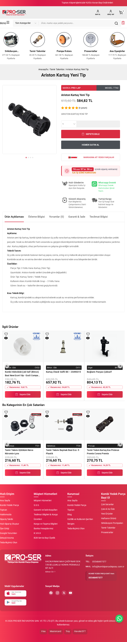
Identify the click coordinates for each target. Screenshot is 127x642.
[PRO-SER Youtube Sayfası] (70, 592)
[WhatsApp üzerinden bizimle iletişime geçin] (119, 619)
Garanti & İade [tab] (76, 216)
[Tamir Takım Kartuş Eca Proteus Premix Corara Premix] (105, 424)
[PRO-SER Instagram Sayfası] (57, 592)
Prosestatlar (90, 51)
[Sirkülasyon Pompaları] (11, 39)
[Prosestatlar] (91, 39)
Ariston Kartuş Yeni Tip (77, 69)
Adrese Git (49, 572)
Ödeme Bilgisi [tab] (36, 216)
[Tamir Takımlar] (37, 39)
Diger (90, 368)
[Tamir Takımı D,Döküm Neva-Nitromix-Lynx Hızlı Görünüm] (6, 416)
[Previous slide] (6, 365)
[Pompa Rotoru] (64, 39)
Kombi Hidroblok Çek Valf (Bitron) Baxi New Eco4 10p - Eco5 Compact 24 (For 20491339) (22, 374)
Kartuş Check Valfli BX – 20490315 (63, 372)
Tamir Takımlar (37, 51)
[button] (90, 134)
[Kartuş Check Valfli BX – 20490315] (64, 346)
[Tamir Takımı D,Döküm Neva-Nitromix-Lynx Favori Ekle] (6, 412)
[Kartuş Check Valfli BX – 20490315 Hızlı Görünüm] (47, 338)
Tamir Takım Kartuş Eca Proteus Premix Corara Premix (103, 452)
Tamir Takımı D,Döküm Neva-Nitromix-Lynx (19, 452)
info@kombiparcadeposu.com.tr (108, 566)
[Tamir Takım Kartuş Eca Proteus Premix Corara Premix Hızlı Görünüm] (87, 416)
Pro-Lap (76, 88)
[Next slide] (120, 365)
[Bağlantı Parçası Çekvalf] (105, 346)
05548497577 (99, 561)
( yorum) (83, 108)
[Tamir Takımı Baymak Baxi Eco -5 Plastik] (64, 424)
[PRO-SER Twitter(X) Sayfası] (63, 592)
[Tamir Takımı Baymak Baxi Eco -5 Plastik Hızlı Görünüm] (47, 416)
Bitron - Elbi (11, 368)
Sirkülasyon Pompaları (11, 51)
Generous (10, 446)
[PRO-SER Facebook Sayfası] (50, 592)
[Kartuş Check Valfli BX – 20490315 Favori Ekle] (47, 334)
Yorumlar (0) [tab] (56, 216)
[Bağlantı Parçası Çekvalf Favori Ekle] (88, 334)
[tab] (26, 157)
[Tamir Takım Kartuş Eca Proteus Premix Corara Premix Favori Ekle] (88, 412)
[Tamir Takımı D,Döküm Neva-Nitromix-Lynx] (23, 424)
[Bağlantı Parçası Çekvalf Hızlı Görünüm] (87, 338)
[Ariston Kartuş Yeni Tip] (29, 119)
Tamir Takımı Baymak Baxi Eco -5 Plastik (62, 452)
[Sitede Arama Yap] (117, 23)
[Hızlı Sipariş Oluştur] (123, 24)
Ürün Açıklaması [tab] (14, 216)
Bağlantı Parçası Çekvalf (99, 372)
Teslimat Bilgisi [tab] (99, 216)
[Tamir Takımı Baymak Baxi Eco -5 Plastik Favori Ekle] (47, 412)
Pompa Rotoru (64, 51)
